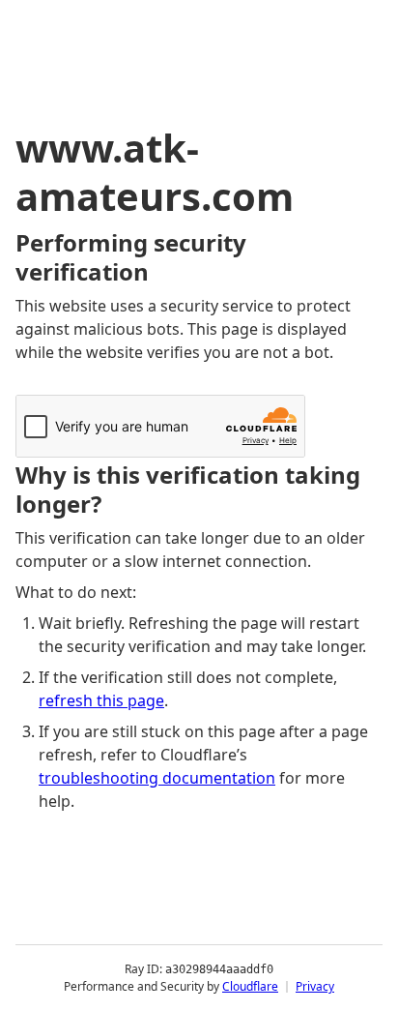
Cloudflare (250, 986)
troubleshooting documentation (157, 777)
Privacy (315, 986)
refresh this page (101, 700)
